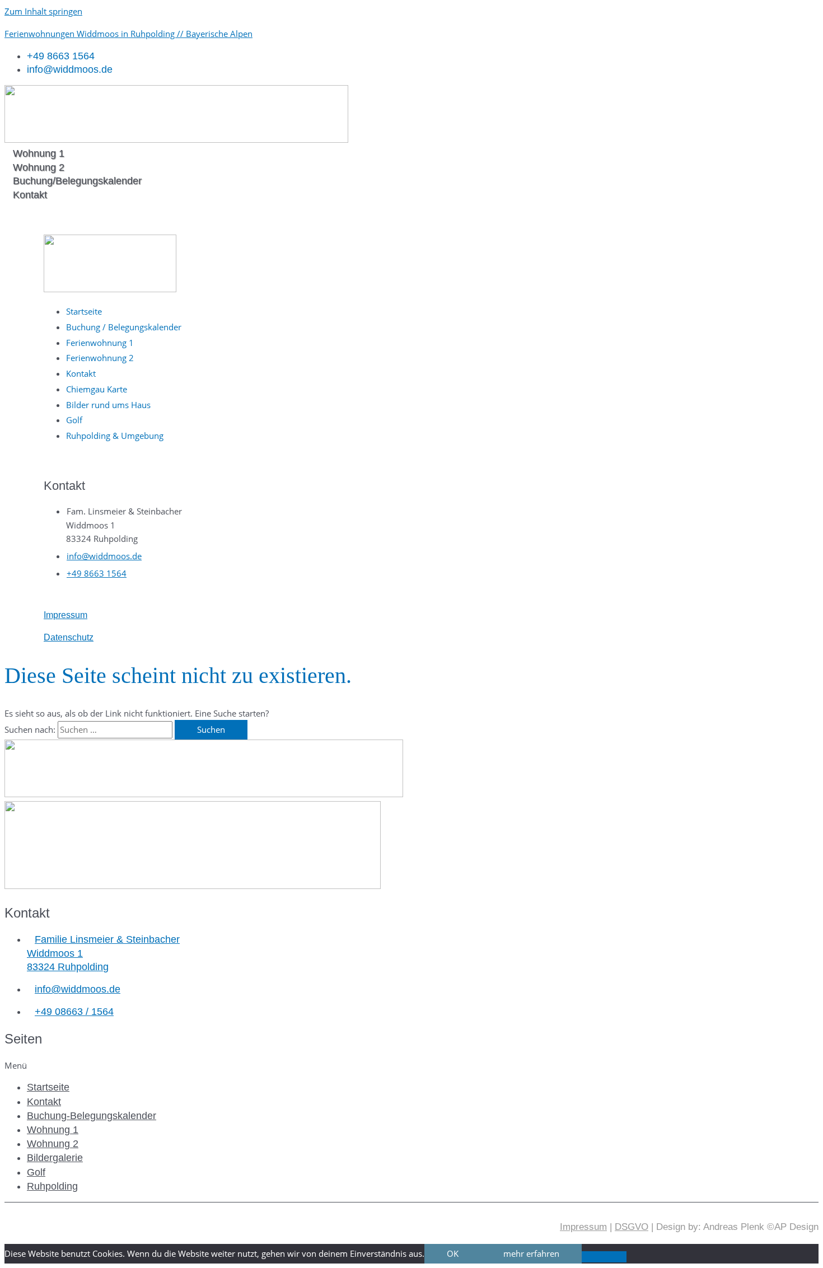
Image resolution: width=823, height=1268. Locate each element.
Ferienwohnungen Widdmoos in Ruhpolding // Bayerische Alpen (128, 33)
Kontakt (44, 1101)
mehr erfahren (531, 1253)
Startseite (48, 1087)
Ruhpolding (52, 1186)
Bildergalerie (55, 1157)
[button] (411, 1066)
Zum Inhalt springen (43, 11)
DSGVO (631, 1227)
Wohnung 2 (52, 1143)
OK (453, 1253)
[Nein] (604, 1256)
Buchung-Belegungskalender (91, 1115)
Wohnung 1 (52, 1129)
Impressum (65, 615)
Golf (36, 1172)
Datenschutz (68, 637)
